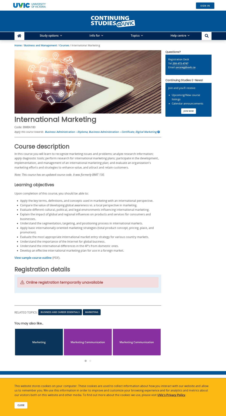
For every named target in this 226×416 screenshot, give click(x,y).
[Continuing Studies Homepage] (19, 36)
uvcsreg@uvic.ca (185, 67)
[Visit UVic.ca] (29, 5)
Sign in (205, 5)
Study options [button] (49, 35)
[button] (207, 36)
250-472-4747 (180, 63)
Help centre (178, 35)
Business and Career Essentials (60, 312)
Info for (95, 35)
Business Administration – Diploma (66, 131)
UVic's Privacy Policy (171, 395)
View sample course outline (33, 258)
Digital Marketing (146, 131)
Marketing (91, 312)
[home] (113, 21)
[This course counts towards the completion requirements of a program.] (158, 131)
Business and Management (40, 45)
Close (20, 405)
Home (18, 45)
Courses (64, 45)
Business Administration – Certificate (111, 131)
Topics (135, 35)
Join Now (188, 111)
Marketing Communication (88, 342)
